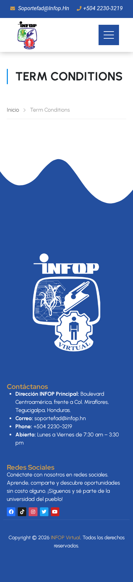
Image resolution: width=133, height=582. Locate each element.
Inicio (13, 110)
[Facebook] (11, 511)
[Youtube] (55, 511)
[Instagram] (33, 511)
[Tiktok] (22, 511)
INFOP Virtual (65, 537)
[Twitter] (44, 511)
